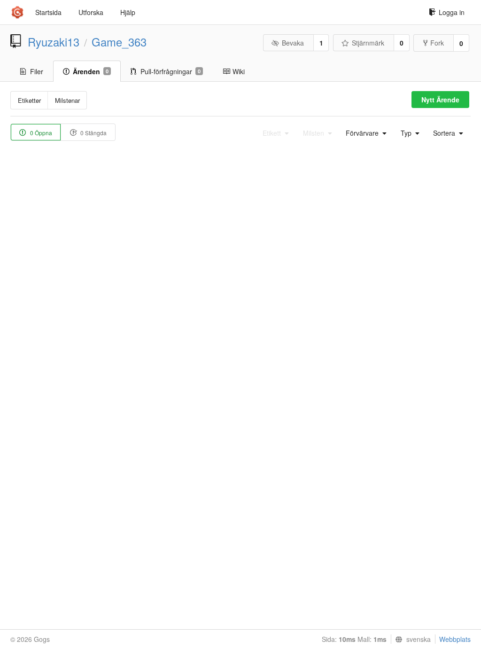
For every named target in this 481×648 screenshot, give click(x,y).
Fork (437, 42)
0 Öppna (40, 133)
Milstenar (67, 100)
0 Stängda (93, 133)
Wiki (239, 71)
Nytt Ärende (440, 99)
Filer (36, 71)
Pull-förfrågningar (170, 71)
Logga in (452, 12)
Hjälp (127, 12)
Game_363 (119, 42)
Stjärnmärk (368, 42)
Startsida (48, 12)
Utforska (90, 12)
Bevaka (293, 42)
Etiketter (29, 100)
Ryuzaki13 (53, 42)
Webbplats (455, 639)
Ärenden (91, 71)
